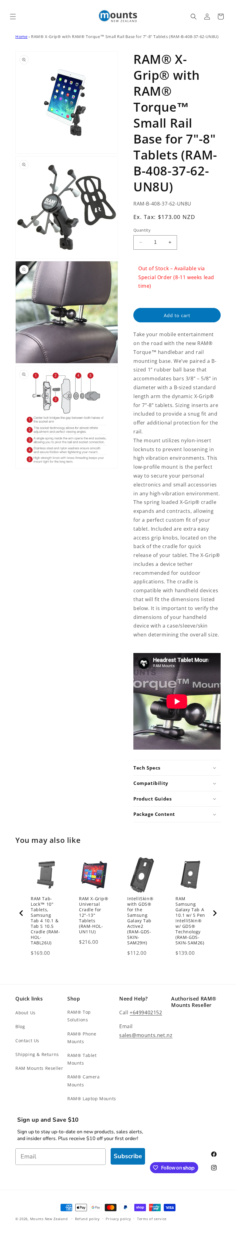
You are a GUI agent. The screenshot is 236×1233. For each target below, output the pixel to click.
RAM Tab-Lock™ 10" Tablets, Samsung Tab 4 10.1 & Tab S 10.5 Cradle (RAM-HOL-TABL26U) (45, 921)
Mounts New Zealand (49, 1218)
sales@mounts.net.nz (145, 1035)
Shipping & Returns (37, 1054)
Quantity (142, 230)
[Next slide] (214, 913)
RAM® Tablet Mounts (82, 1059)
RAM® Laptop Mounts (91, 1098)
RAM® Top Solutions (79, 1016)
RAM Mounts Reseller (39, 1068)
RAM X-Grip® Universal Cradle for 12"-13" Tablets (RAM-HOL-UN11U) (93, 915)
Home (21, 36)
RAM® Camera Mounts (83, 1080)
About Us (25, 1013)
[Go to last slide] (21, 913)
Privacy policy (118, 1218)
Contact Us (27, 1040)
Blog (20, 1026)
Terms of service (152, 1218)
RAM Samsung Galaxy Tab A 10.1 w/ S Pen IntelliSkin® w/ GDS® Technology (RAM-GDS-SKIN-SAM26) (190, 921)
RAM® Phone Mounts (81, 1037)
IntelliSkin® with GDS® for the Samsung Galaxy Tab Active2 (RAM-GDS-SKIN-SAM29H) (140, 921)
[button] (13, 16)
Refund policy (87, 1218)
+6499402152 (146, 1012)
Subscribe (128, 1156)
